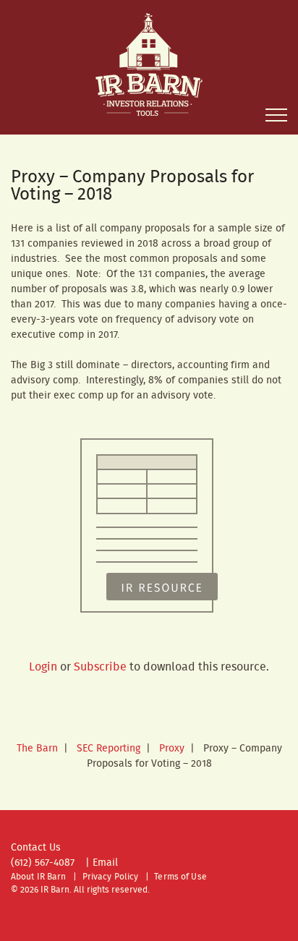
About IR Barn (39, 877)
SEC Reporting (108, 749)
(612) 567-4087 (42, 863)
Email (105, 863)
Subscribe (100, 667)
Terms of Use (180, 877)
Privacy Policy (110, 877)
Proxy (171, 749)
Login (43, 667)
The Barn (37, 749)
